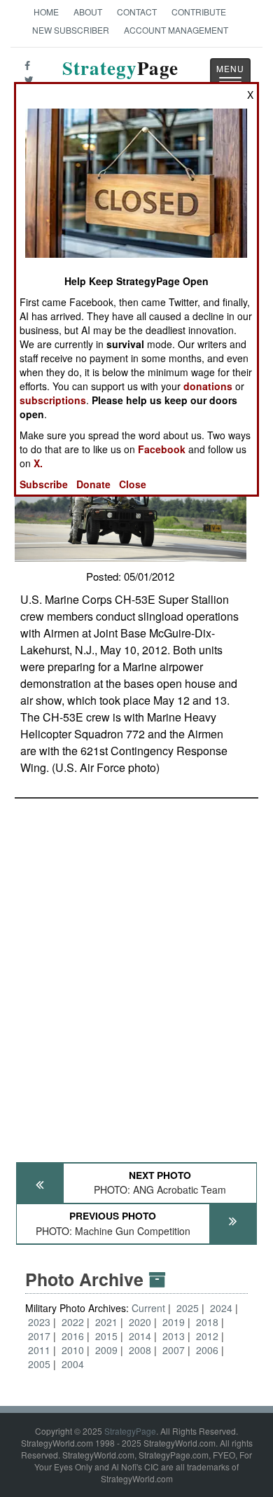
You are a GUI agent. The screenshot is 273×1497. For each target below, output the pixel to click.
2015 (106, 1336)
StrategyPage (130, 1431)
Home (46, 12)
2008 (140, 1350)
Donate (93, 484)
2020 (140, 1322)
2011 (39, 1350)
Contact (137, 12)
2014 (140, 1336)
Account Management (176, 30)
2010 (73, 1350)
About (88, 12)
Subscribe (44, 484)
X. (38, 463)
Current (150, 1308)
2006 (207, 1350)
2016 (73, 1336)
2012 (207, 1336)
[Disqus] (136, 974)
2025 (187, 1308)
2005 (39, 1364)
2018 (207, 1322)
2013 (173, 1336)
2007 (173, 1350)
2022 (73, 1322)
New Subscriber (70, 30)
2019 (173, 1322)
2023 (39, 1322)
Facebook (162, 449)
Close (132, 484)
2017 (39, 1336)
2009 (106, 1350)
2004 (73, 1364)
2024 (221, 1308)
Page (120, 76)
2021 (106, 1322)
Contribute (199, 12)
